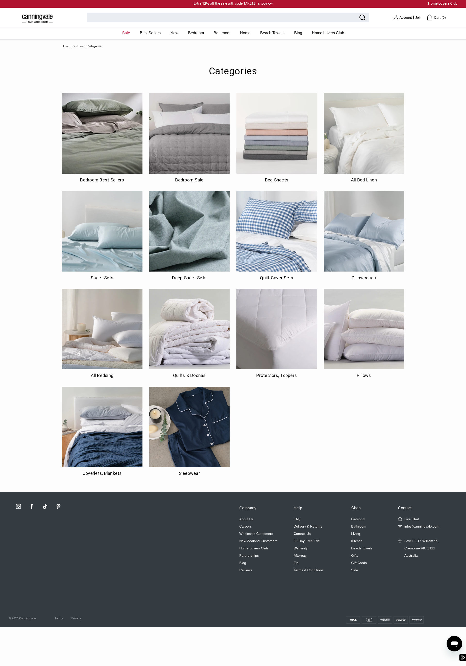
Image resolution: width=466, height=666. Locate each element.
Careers (245, 526)
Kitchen (357, 541)
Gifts (354, 555)
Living (355, 534)
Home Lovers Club (443, 3)
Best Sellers (150, 33)
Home (245, 33)
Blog (298, 33)
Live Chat (411, 519)
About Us (246, 519)
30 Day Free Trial (307, 541)
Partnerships (249, 555)
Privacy (76, 618)
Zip (296, 563)
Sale (126, 33)
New (174, 33)
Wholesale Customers (256, 534)
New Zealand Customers (258, 541)
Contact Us (302, 534)
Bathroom (222, 33)
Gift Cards (359, 563)
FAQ (297, 519)
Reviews (245, 570)
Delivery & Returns (308, 526)
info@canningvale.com (421, 526)
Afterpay (300, 555)
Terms (58, 618)
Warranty (301, 548)
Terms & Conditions (309, 570)
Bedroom (196, 33)
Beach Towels (272, 33)
